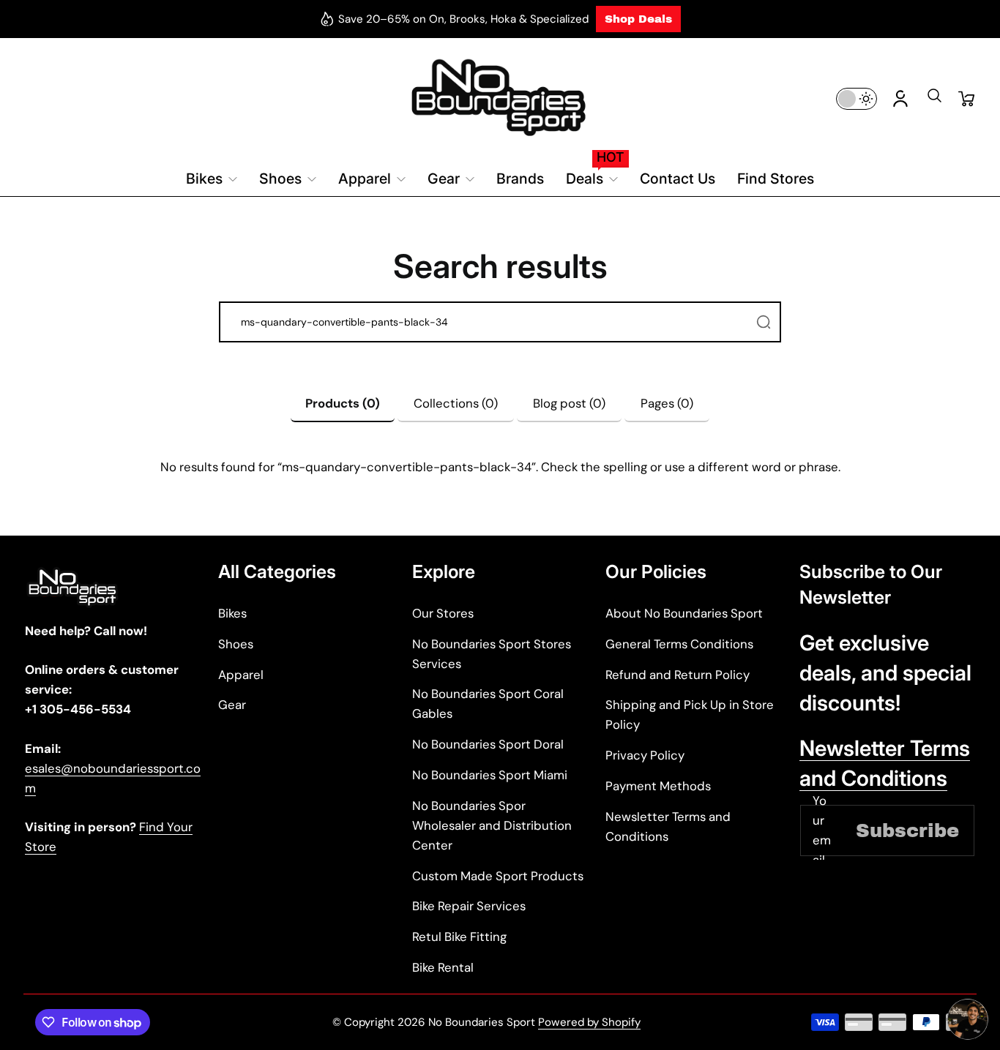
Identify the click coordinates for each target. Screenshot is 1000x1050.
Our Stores (443, 613)
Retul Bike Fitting (459, 937)
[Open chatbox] (967, 1019)
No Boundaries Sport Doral (488, 744)
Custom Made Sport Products (497, 876)
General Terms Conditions (679, 644)
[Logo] (500, 98)
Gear (232, 705)
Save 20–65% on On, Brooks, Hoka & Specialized (463, 19)
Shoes (235, 644)
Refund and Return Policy (677, 675)
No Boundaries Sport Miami (489, 775)
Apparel (241, 675)
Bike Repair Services (469, 906)
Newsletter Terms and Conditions (668, 826)
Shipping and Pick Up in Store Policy (689, 714)
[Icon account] (900, 99)
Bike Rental (443, 967)
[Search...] (763, 322)
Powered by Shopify (589, 1022)
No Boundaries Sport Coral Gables (488, 703)
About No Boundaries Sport (684, 613)
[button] (934, 100)
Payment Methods (658, 786)
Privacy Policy (644, 755)
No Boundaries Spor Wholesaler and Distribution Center (492, 825)
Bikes (232, 613)
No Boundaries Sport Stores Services (491, 654)
